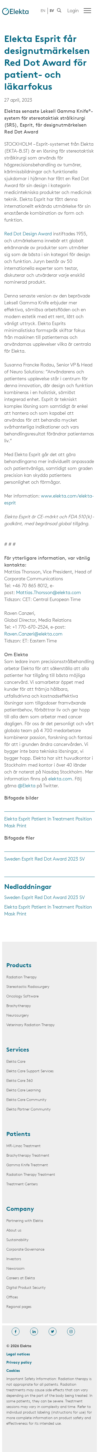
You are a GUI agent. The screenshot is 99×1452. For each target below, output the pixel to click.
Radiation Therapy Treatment (30, 1175)
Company (20, 1209)
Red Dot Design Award (28, 234)
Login (73, 11)
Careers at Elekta (20, 1278)
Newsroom (15, 1269)
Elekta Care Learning (23, 1090)
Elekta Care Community (26, 1100)
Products (18, 966)
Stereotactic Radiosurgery (27, 987)
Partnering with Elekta (24, 1221)
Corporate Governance (25, 1250)
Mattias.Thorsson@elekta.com (48, 593)
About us (13, 1231)
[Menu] (87, 10)
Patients (18, 1135)
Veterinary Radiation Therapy (30, 1025)
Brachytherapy (18, 1006)
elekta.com (60, 779)
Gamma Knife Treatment (27, 1165)
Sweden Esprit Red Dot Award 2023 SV (44, 859)
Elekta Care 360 (19, 1081)
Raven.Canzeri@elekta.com (33, 634)
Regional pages (18, 1307)
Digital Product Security (26, 1288)
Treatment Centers (22, 1184)
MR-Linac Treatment (23, 1146)
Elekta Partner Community (28, 1110)
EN (43, 11)
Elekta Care (15, 1062)
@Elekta (26, 786)
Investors (13, 1259)
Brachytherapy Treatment (27, 1156)
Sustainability (17, 1240)
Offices (12, 1297)
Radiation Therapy (21, 977)
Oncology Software (22, 997)
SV (52, 11)
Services (17, 1050)
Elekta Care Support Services (30, 1071)
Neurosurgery (17, 1016)
